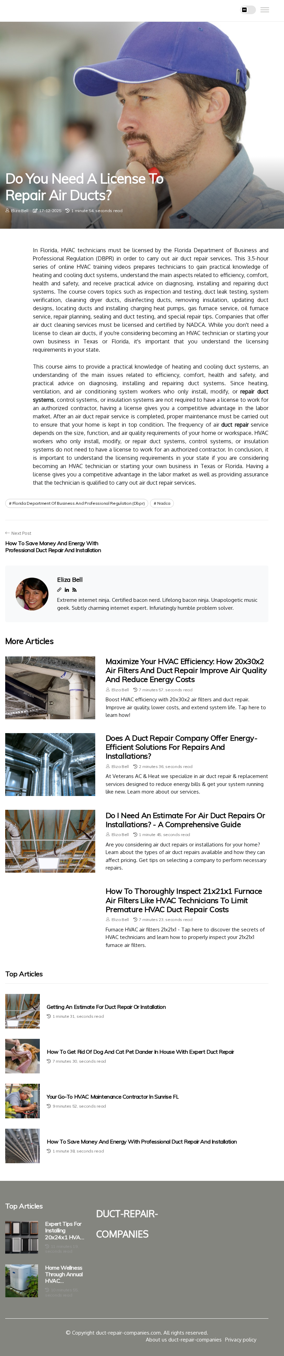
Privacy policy (240, 1339)
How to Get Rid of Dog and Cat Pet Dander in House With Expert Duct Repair (140, 1052)
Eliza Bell (19, 210)
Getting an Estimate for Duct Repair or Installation (106, 1007)
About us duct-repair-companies (184, 1339)
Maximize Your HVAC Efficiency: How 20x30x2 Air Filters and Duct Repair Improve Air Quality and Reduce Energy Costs (186, 670)
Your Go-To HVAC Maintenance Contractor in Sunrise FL (113, 1096)
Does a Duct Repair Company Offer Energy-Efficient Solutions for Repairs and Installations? (181, 747)
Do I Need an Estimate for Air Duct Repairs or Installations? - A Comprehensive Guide (185, 819)
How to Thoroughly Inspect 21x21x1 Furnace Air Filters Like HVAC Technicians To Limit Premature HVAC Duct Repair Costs (184, 900)
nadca (163, 503)
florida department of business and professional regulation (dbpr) (78, 503)
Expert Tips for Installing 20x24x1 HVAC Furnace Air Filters (64, 1231)
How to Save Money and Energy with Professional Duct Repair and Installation (142, 1141)
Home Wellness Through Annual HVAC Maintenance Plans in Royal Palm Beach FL (63, 1274)
